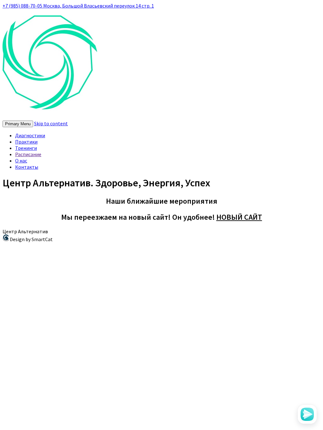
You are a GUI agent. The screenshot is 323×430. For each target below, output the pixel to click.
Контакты (26, 167)
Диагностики (30, 135)
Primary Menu (18, 124)
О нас (21, 160)
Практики (26, 142)
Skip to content (51, 123)
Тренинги (26, 148)
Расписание (28, 154)
